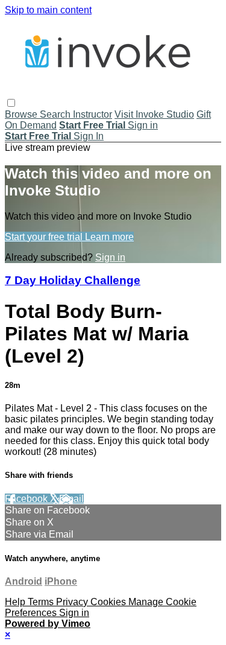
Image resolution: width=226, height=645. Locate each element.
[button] (11, 103)
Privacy (73, 602)
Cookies (109, 602)
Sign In (89, 136)
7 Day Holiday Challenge (72, 280)
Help (16, 602)
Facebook (27, 499)
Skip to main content (48, 10)
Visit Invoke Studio (154, 114)
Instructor (92, 114)
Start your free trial (45, 237)
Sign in (143, 125)
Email (71, 499)
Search (56, 114)
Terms (42, 602)
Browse (22, 114)
